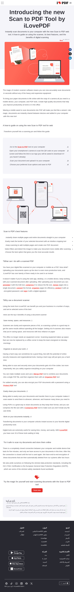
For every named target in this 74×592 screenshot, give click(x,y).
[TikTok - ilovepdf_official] (11, 583)
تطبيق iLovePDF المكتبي (39, 531)
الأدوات (67, 541)
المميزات (66, 535)
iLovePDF (63, 430)
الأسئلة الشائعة (65, 545)
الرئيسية (67, 531)
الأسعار (67, 538)
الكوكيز (67, 565)
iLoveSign (44, 538)
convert (19, 288)
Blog (61, 40)
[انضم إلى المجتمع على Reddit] (6, 583)
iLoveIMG (44, 545)
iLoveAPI (44, 541)
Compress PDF (31, 408)
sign (25, 291)
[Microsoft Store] (16, 569)
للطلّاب (22, 535)
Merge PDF (38, 374)
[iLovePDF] (62, 2)
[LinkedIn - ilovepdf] (21, 583)
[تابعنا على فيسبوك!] (26, 583)
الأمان (67, 555)
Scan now (37, 490)
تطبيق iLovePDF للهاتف (40, 535)
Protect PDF (8, 385)
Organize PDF (50, 377)
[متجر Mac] (16, 563)
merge (55, 285)
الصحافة (44, 565)
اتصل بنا (44, 558)
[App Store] (16, 558)
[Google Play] (16, 552)
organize (35, 288)
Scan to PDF (23, 147)
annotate (6, 285)
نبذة (46, 555)
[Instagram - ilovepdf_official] (16, 583)
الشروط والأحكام (64, 562)
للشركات (21, 531)
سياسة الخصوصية (64, 558)
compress (30, 285)
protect (58, 288)
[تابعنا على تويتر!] (31, 583)
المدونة (45, 562)
